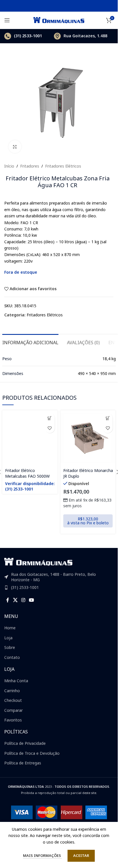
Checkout (13, 700)
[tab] (30, 342)
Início (9, 166)
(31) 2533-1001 (25, 587)
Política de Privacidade (25, 743)
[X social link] (15, 600)
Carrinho (12, 690)
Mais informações (42, 855)
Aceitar (81, 855)
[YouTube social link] (31, 600)
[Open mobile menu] (7, 20)
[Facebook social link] (7, 600)
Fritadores (29, 166)
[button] (108, 418)
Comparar (13, 710)
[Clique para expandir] (15, 146)
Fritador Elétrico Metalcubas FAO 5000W (27, 473)
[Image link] (38, 561)
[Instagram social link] (23, 600)
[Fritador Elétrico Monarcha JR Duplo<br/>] (88, 438)
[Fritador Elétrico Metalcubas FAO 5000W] (30, 438)
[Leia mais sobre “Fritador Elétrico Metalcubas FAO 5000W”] (50, 418)
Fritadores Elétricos (63, 166)
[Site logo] (58, 19)
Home (10, 627)
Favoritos (13, 720)
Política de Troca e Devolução (32, 753)
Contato (12, 657)
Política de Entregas (22, 763)
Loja (8, 637)
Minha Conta (16, 680)
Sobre (9, 647)
